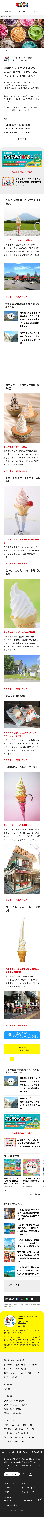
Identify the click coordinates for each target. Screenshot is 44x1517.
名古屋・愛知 (8, 1433)
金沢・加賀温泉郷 (22, 1433)
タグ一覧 (7, 1389)
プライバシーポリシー (29, 1488)
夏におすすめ (20, 1365)
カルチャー (37, 12)
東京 (24, 1425)
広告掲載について (28, 1492)
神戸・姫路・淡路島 (16, 1437)
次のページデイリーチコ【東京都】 (22, 1049)
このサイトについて (10, 1484)
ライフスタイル (37, 1452)
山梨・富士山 (19, 1429)
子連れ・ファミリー (10, 1373)
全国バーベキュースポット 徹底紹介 (15, 1405)
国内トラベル (7, 12)
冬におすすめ (8, 1369)
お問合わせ (7, 1492)
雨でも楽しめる (21, 1369)
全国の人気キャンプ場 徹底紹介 (14, 1401)
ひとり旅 (15, 1377)
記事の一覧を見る (34, 1194)
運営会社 (25, 1484)
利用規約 (7, 1488)
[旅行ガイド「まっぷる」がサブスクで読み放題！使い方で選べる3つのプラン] (8, 181)
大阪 (5, 1437)
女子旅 (6, 1377)
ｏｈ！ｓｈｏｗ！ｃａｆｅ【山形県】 (18, 132)
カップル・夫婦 (26, 1373)
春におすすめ (8, 1365)
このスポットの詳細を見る (15, 297)
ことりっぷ (7, 1501)
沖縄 (22, 1441)
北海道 (6, 1425)
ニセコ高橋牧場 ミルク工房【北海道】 (19, 125)
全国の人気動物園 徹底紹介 (13, 1409)
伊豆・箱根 (7, 1429)
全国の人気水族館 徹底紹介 (13, 1413)
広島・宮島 (30, 1437)
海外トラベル (23, 12)
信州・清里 (30, 1429)
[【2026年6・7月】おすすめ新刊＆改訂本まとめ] (31, 1173)
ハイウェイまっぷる (10, 1505)
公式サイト (22, 1322)
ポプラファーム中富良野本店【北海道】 (19, 129)
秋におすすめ (33, 1365)
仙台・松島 (15, 1425)
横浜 (30, 1425)
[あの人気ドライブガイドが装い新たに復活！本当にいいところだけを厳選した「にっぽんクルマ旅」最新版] (12, 1173)
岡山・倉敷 (7, 1441)
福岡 (16, 1441)
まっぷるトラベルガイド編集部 (22, 58)
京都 (33, 1433)
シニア (36, 1373)
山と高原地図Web (28, 1501)
